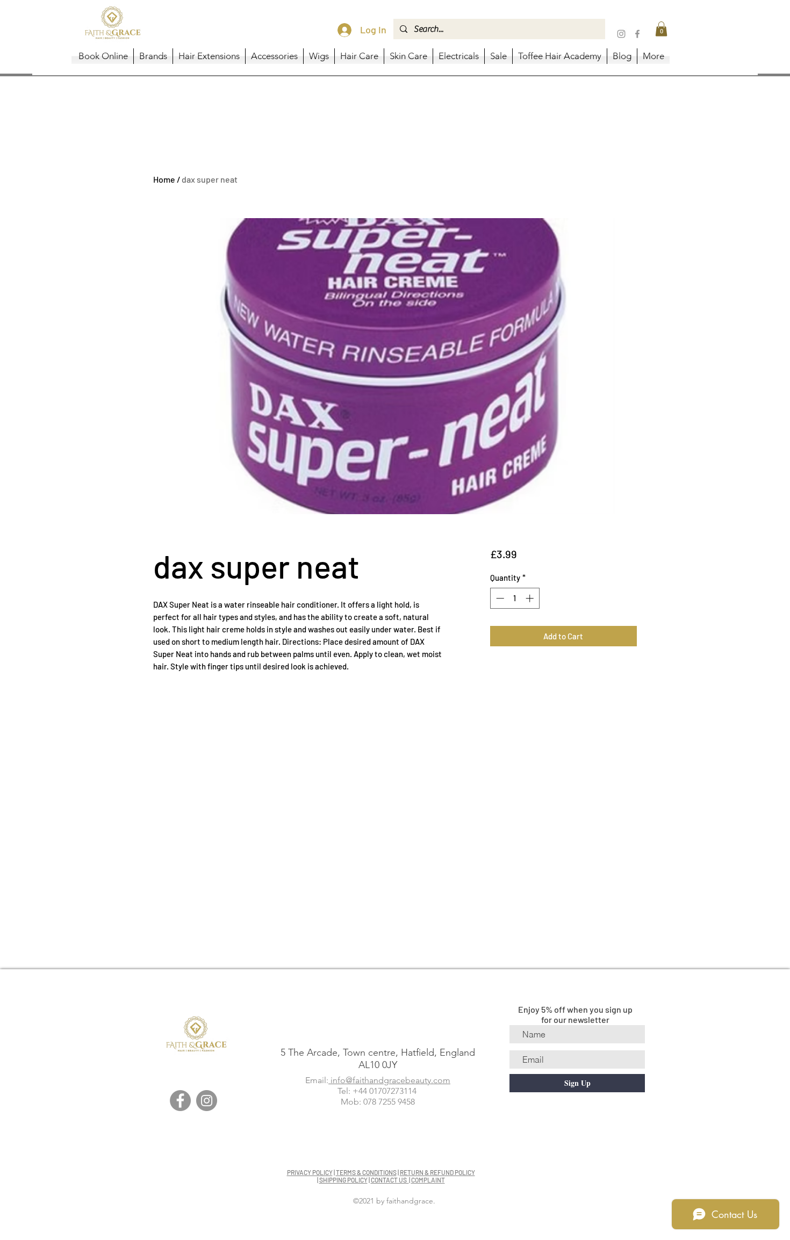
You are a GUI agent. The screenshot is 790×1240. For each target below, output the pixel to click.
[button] (661, 28)
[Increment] (530, 598)
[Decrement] (499, 598)
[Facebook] (637, 33)
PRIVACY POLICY (310, 1172)
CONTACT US (390, 1180)
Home (164, 179)
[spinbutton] (514, 598)
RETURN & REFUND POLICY (437, 1172)
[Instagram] (621, 33)
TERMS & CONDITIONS (366, 1172)
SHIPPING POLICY (343, 1180)
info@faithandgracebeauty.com (389, 1080)
